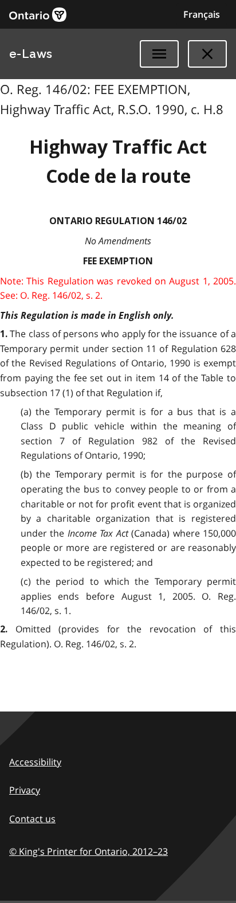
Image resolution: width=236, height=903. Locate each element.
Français (201, 14)
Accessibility (35, 762)
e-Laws (31, 54)
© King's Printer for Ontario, (88, 851)
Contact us (32, 818)
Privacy (24, 790)
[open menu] (159, 54)
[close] (207, 54)
